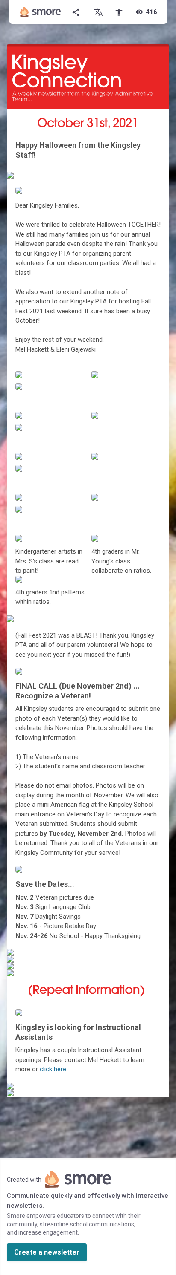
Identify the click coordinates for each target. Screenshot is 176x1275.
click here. (53, 1069)
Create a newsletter (46, 1252)
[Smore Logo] (40, 12)
